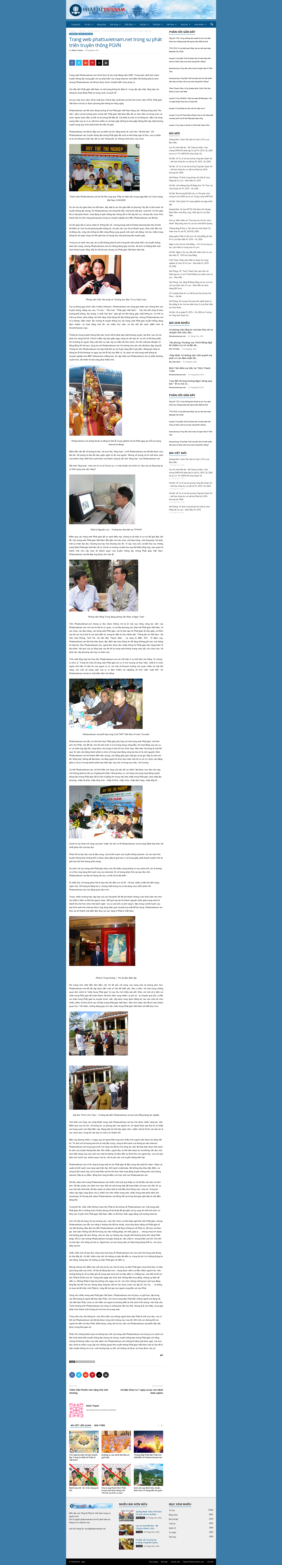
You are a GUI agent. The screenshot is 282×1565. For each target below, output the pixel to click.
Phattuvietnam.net (177, 336)
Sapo (83, 1562)
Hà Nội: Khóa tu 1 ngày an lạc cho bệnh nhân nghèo (142, 1391)
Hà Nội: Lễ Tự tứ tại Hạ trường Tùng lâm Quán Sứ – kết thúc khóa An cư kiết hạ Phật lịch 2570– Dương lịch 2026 (191, 169)
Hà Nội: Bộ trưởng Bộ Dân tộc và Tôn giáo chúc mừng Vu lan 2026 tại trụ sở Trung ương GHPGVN (191, 195)
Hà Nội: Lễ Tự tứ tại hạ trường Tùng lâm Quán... (147, 1541)
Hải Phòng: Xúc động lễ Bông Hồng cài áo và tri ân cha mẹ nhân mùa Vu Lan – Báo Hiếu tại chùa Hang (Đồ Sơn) (190, 285)
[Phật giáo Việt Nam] (141, 9)
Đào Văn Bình (175, 362)
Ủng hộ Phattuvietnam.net (193, 1562)
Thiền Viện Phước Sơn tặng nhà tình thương (88, 1391)
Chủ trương (153, 1562)
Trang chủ (75, 24)
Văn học (184, 24)
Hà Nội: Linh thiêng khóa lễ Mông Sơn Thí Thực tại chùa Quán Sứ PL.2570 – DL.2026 (191, 187)
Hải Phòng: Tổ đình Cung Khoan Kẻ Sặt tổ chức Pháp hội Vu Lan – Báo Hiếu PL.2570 (189, 179)
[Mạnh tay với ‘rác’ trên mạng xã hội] (84, 1475)
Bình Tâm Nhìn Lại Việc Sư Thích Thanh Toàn (189, 369)
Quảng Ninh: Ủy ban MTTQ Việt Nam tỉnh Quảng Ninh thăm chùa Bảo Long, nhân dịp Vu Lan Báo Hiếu (190, 212)
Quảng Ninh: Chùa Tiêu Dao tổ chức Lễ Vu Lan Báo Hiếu (189, 141)
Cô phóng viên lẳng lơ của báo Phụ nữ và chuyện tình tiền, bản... (191, 331)
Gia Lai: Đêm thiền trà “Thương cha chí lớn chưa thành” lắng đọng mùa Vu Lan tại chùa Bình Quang (190, 222)
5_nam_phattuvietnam (85, 1362)
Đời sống (114, 24)
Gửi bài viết (175, 1562)
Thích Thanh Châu (176, 88)
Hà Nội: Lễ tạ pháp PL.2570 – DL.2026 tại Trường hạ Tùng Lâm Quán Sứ (190, 313)
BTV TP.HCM (174, 349)
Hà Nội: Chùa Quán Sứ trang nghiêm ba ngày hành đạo (190, 203)
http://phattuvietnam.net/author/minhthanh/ (101, 1410)
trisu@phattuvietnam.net (95, 1529)
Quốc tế (172, 1528)
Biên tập (164, 1562)
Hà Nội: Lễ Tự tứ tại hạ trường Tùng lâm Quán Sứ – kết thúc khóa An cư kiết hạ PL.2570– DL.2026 (190, 160)
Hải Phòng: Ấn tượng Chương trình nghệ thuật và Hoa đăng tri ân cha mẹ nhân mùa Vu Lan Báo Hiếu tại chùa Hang (191, 304)
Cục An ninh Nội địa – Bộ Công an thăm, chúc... (147, 1527)
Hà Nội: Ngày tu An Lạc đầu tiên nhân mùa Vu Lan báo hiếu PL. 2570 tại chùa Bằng (190, 253)
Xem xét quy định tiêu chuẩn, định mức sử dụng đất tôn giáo (148, 1489)
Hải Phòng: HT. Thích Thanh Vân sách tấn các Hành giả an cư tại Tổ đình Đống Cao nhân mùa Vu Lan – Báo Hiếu (191, 274)
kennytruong (174, 68)
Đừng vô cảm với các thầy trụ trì (192, 108)
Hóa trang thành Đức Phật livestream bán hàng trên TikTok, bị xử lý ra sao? (113, 1490)
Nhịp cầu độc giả (94, 31)
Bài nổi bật (173, 1519)
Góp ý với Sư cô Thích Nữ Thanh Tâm (194, 125)
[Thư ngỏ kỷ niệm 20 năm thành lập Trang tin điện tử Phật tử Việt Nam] (84, 1442)
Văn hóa (170, 24)
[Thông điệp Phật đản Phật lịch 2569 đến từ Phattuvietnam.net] (148, 1442)
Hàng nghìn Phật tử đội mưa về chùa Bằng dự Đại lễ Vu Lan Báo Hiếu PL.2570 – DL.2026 (190, 237)
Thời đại (156, 24)
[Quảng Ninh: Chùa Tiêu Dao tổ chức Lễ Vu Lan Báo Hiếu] (126, 1515)
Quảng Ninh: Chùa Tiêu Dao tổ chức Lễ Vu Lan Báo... (148, 1513)
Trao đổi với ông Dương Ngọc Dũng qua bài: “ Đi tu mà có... (190, 382)
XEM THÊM (99, 1425)
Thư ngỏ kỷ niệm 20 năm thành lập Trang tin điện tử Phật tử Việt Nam (83, 1457)
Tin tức (87, 24)
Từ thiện (172, 1532)
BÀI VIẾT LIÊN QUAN (81, 1425)
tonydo (172, 58)
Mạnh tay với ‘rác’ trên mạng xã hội (83, 1489)
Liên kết (210, 1562)
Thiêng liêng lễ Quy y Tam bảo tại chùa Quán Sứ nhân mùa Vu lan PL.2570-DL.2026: (190, 230)
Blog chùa (101, 24)
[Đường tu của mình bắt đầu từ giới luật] (116, 1442)
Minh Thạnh (77, 50)
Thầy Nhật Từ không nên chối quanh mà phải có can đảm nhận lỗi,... (190, 356)
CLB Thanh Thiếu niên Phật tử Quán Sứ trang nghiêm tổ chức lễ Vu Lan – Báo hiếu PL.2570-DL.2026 (189, 263)
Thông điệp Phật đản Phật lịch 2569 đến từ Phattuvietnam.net (148, 1456)
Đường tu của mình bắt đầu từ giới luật (115, 1456)
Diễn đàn (129, 24)
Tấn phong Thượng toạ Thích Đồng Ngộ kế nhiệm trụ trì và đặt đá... (190, 344)
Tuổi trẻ (143, 24)
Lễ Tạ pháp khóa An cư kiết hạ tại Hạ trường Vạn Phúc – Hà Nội (190, 294)
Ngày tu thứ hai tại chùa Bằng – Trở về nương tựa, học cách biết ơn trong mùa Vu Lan (191, 245)
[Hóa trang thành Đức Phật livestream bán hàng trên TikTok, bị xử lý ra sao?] (116, 1475)
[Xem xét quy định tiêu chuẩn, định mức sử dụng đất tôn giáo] (148, 1475)
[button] (211, 24)
